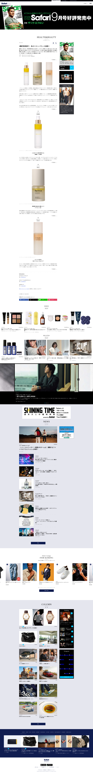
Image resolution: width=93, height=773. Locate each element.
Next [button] (78, 379)
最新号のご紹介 (62, 66)
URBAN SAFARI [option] (68, 732)
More (38, 543)
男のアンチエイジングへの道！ (24, 288)
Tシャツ (78, 753)
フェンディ (27, 753)
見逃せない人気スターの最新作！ (25, 681)
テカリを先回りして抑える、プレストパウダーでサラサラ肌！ (57, 329)
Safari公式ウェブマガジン (56, 0)
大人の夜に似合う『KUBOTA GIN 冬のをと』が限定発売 (46, 484)
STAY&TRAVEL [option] (42, 732)
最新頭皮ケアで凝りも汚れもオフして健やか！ (77, 329)
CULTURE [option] (47, 732)
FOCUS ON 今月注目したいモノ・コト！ (26, 698)
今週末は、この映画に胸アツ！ (44, 663)
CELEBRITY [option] (63, 732)
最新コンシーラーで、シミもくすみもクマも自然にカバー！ (11, 329)
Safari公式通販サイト (65, 0)
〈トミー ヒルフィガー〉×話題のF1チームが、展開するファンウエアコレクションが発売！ (37, 447)
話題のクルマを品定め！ (43, 681)
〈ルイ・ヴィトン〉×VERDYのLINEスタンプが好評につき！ (63, 751)
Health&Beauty (5, 360)
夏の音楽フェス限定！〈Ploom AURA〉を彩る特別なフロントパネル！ (46, 534)
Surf (42, 462)
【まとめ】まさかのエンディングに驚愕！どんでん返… (69, 645)
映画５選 (68, 624)
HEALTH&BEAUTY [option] (58, 732)
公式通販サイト (86, 3)
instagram (52, 299)
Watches (85, 401)
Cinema (65, 624)
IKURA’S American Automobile (24, 716)
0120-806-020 (23, 281)
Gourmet (38, 487)
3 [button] (41, 587)
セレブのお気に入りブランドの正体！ (28, 628)
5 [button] (44, 587)
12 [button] (54, 587)
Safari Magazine (31, 753)
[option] (46, 383)
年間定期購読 (62, 68)
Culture (38, 462)
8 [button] (48, 587)
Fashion (83, 401)
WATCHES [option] (33, 732)
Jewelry (41, 524)
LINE (43, 299)
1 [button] (38, 587)
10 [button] (51, 587)
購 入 (72, 67)
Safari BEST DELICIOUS (73, 0)
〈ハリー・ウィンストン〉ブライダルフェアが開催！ (46, 521)
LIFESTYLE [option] (52, 732)
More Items (46, 590)
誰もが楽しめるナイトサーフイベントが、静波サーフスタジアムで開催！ (46, 459)
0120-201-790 (23, 277)
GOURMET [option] (37, 732)
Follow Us (66, 677)
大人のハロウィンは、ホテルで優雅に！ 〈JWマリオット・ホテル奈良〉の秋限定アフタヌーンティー (46, 472)
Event (40, 462)
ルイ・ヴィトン (67, 753)
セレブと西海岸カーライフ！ (24, 663)
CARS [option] (30, 732)
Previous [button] (15, 379)
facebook (24, 299)
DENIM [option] (27, 732)
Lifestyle (38, 536)
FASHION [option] (23, 732)
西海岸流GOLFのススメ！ (43, 698)
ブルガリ (88, 401)
